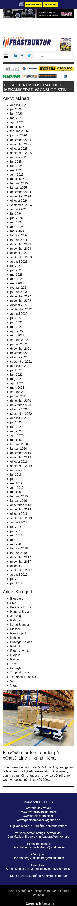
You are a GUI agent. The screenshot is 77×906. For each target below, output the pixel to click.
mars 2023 (17, 283)
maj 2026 (16, 118)
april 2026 (17, 122)
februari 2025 (19, 183)
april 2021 (17, 383)
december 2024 (20, 192)
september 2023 (21, 257)
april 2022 (17, 331)
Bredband (16, 598)
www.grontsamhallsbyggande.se (38, 820)
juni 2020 (16, 426)
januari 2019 (18, 500)
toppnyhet (16, 668)
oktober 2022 (19, 305)
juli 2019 (16, 474)
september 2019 (21, 465)
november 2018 (20, 509)
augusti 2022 (18, 313)
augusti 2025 (18, 157)
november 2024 (20, 196)
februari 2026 (19, 131)
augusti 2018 (18, 522)
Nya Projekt (18, 633)
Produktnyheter (20, 650)
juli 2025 (16, 161)
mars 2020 (17, 439)
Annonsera (50, 5)
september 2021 (21, 361)
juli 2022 (16, 318)
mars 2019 (17, 492)
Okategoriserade (21, 642)
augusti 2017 (18, 574)
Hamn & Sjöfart (20, 611)
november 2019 (20, 457)
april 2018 (17, 539)
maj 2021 (16, 379)
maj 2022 (16, 326)
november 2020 (20, 405)
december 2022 (20, 296)
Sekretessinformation (40, 903)
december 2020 (20, 400)
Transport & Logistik (23, 676)
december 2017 (20, 557)
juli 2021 (16, 370)
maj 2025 (16, 170)
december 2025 (20, 139)
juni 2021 (16, 374)
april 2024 (17, 226)
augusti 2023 (18, 261)
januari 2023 (18, 292)
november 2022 (20, 300)
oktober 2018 (19, 513)
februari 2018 (19, 548)
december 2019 (20, 452)
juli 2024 (16, 213)
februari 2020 (19, 444)
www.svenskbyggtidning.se (39, 811)
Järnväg (15, 616)
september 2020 (21, 413)
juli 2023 (16, 265)
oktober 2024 (19, 200)
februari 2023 (19, 287)
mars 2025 (17, 178)
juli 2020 (16, 422)
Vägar (14, 685)
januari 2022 (18, 344)
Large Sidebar (19, 624)
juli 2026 (16, 109)
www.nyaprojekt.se (38, 807)
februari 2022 (19, 339)
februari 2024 (19, 235)
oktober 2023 (19, 252)
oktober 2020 (19, 409)
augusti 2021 (18, 365)
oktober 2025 (19, 148)
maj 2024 (16, 222)
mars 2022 (17, 335)
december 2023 (20, 244)
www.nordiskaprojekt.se (38, 816)
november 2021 (20, 352)
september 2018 (21, 518)
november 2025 (20, 144)
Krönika (15, 620)
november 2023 (20, 248)
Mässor (15, 629)
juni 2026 (16, 113)
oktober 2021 (19, 357)
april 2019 (17, 487)
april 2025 (17, 174)
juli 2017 (16, 579)
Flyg (13, 602)
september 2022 (21, 309)
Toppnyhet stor (20, 672)
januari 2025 (18, 187)
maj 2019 (16, 483)
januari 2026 (18, 135)
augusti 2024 (18, 209)
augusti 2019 (18, 470)
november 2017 (20, 561)
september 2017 (21, 570)
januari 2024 (18, 239)
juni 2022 (16, 322)
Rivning (15, 659)
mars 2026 (17, 126)
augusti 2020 (18, 418)
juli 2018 (16, 526)
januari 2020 (18, 448)
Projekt (15, 655)
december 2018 (20, 505)
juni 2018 (16, 531)
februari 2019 (19, 496)
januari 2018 (18, 552)
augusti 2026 (18, 105)
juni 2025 (16, 165)
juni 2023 (16, 270)
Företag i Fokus (20, 607)
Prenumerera (33, 5)
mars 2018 (17, 544)
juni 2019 (16, 479)
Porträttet (16, 646)
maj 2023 (16, 274)
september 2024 (21, 205)
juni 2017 (16, 583)
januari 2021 (18, 396)
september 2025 (21, 152)
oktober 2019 (19, 461)
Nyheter (15, 637)
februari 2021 (19, 392)
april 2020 (17, 435)
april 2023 (17, 278)
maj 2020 (16, 431)
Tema (14, 663)
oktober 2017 (19, 566)
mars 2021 (17, 387)
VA (12, 681)
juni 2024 (16, 218)
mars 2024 (17, 231)
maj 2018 (16, 535)
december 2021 (20, 348)
